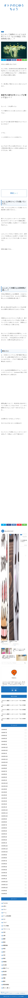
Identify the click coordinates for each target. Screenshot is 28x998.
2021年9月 (13, 789)
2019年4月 (13, 869)
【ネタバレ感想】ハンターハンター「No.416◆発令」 (13, 710)
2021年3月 (13, 801)
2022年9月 (13, 765)
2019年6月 (13, 863)
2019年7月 (13, 860)
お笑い (5, 906)
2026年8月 (13, 729)
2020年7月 (13, 825)
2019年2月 (13, 875)
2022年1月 (13, 780)
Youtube (5, 903)
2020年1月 (13, 843)
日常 (2, 31)
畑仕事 (5, 971)
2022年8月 (13, 768)
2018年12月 (13, 881)
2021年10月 (13, 786)
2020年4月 (13, 834)
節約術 (5, 974)
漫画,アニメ (6, 968)
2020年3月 (13, 837)
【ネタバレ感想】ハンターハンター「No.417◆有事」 (13, 706)
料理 (4, 948)
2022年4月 (13, 777)
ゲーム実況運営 (7, 916)
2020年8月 (13, 822)
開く (16, 193)
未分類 (5, 965)
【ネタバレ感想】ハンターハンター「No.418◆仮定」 (13, 701)
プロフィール (6, 929)
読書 (4, 978)
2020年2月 (13, 840)
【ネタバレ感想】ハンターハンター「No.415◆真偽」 (13, 715)
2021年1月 (13, 807)
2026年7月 (13, 732)
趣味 (4, 981)
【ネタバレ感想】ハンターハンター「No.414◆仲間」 (13, 719)
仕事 (4, 935)
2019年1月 (13, 878)
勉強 (4, 942)
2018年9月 (13, 890)
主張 (4, 932)
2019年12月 (13, 846)
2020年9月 (13, 819)
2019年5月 (13, 866)
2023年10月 (13, 750)
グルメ (5, 909)
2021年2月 (13, 804)
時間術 (5, 961)
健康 (4, 938)
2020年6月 (13, 828)
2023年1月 (13, 753)
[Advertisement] (14, 21)
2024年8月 (13, 741)
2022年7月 (13, 771)
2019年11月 (13, 849)
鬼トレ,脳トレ (6, 987)
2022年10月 (13, 762)
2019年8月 (13, 857)
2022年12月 (13, 756)
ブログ (5, 922)
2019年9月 (13, 854)
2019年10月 (13, 851)
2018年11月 (13, 884)
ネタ (4, 919)
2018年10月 (13, 887)
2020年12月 (13, 810)
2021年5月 (13, 795)
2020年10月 (13, 816)
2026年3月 (13, 738)
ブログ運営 (6, 925)
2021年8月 (13, 792)
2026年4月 (13, 735)
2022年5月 (13, 774)
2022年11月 (13, 759)
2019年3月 (13, 872)
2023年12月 (13, 747)
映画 (4, 958)
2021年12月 (13, 783)
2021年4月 (13, 798)
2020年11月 (13, 813)
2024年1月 (13, 744)
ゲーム (5, 912)
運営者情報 (6, 984)
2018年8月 (13, 893)
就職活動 (5, 945)
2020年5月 (13, 831)
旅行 (4, 951)
